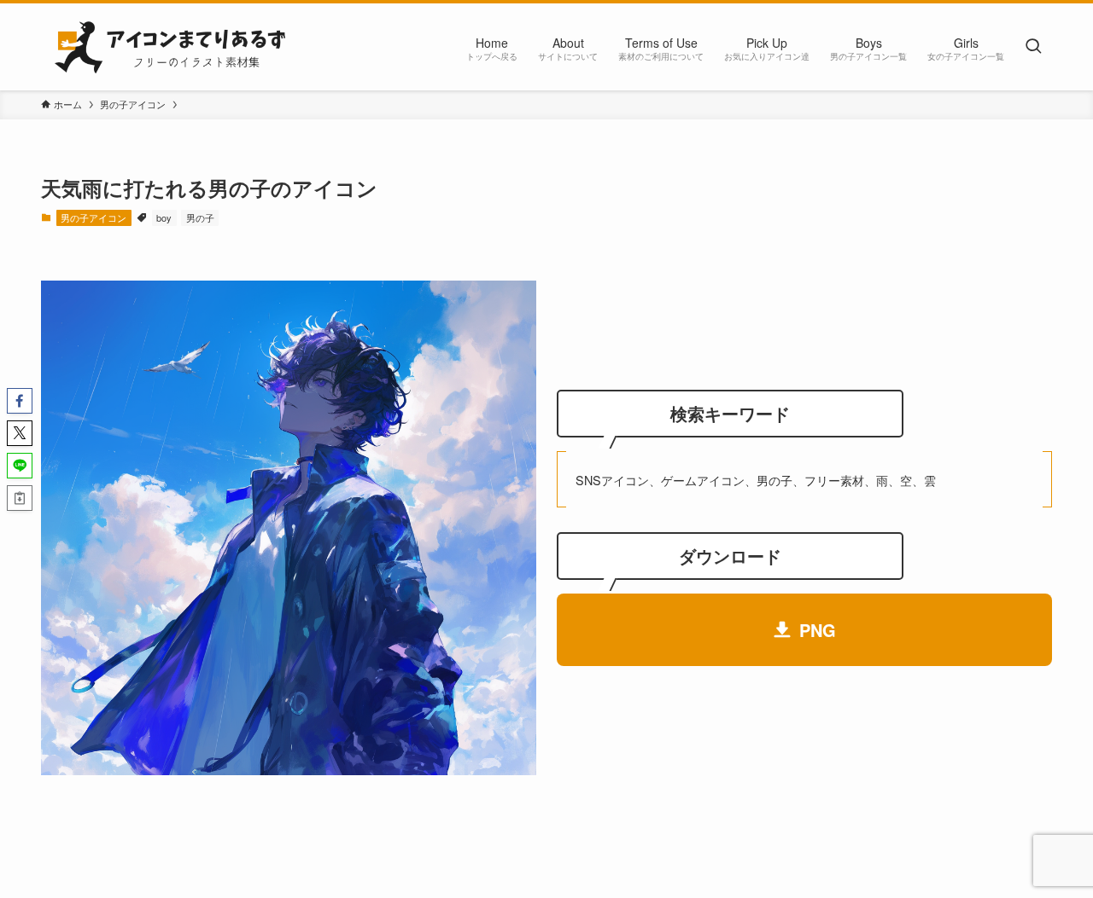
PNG (817, 629)
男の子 (200, 217)
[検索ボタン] (1033, 46)
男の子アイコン (93, 217)
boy (164, 217)
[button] (19, 401)
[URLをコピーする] (19, 498)
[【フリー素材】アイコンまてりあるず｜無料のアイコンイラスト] (168, 47)
